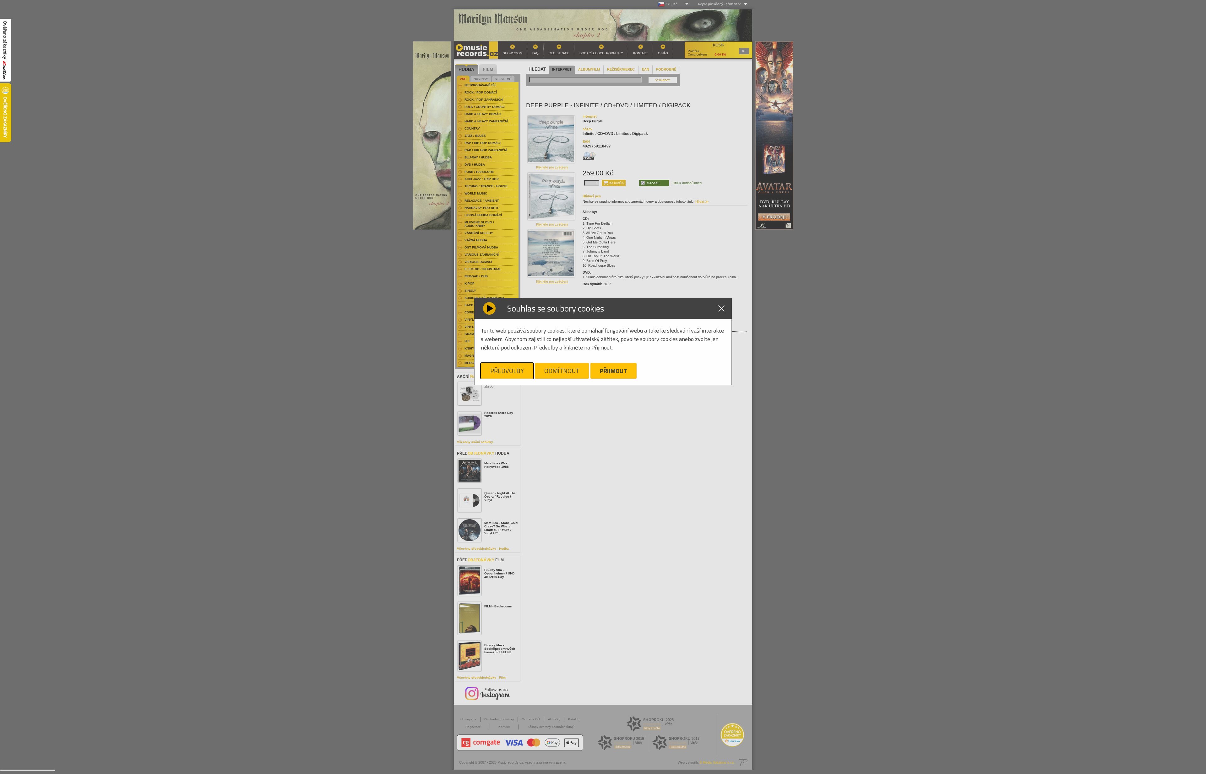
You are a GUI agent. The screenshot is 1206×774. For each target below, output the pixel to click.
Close (721, 308)
